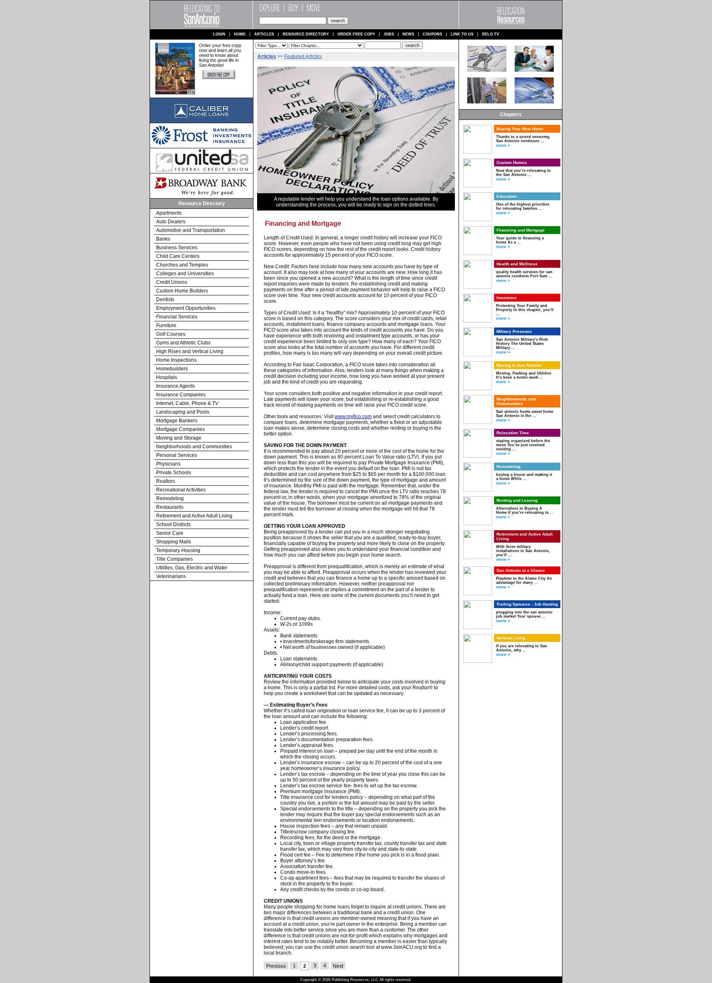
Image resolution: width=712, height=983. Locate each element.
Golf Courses (170, 334)
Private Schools (173, 472)
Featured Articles (303, 56)
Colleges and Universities (185, 273)
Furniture (166, 325)
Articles (264, 34)
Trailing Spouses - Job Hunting (527, 604)
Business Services (176, 247)
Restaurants (169, 507)
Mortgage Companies (180, 429)
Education (507, 196)
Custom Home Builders (182, 291)
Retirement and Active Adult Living (194, 516)
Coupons (432, 34)
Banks (163, 239)
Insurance (507, 297)
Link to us (462, 34)
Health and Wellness (517, 264)
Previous (276, 966)
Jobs (389, 34)
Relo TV (490, 34)
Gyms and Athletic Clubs (183, 343)
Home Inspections (176, 360)
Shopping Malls (173, 542)
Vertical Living (511, 638)
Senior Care (169, 533)
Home (240, 34)
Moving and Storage (178, 438)
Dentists (165, 299)
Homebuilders (172, 369)
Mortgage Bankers (176, 421)
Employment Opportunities (185, 308)
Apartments (169, 213)
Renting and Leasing (517, 500)
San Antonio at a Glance (521, 570)
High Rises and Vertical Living (189, 351)
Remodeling (170, 498)
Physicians (168, 464)
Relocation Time (513, 433)
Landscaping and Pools (182, 412)
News (408, 34)
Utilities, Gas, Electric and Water (191, 568)
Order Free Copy (356, 34)
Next (338, 966)
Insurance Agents (175, 386)
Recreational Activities (181, 490)
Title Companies (174, 559)
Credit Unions (171, 282)
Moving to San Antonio (519, 365)
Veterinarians (171, 576)
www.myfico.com (353, 416)
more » (503, 145)
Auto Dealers (170, 222)
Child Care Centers (177, 256)
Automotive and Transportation (190, 230)
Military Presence (514, 331)
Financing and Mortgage (521, 230)
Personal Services (176, 455)
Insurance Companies (181, 395)
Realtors (165, 481)
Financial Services (176, 317)
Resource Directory (306, 34)
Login (219, 34)
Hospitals (166, 377)
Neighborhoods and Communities (194, 446)
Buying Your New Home (520, 128)
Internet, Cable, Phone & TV (187, 403)
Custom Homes (512, 162)
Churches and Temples (182, 265)
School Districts (173, 524)
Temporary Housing (178, 550)
